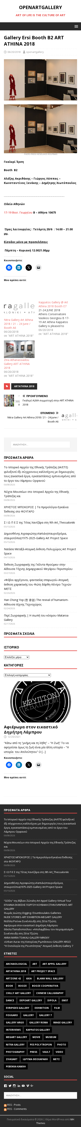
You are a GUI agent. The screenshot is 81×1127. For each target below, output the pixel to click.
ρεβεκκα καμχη (16, 1066)
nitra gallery (15, 1044)
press (33, 1052)
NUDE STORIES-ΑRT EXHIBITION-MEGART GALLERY (33, 917)
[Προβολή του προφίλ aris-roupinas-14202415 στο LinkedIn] (18, 1085)
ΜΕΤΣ (56, 1059)
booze (22, 985)
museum (51, 1037)
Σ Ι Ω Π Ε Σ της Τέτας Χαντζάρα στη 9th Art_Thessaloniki (39, 522)
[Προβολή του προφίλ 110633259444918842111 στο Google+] (32, 1085)
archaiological (16, 964)
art (34, 964)
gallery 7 (45, 1015)
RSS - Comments (17, 1109)
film (57, 1008)
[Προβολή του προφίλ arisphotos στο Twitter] (10, 1085)
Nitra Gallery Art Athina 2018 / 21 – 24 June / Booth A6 (18, 324)
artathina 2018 (24, 386)
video (59, 1052)
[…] (44, 752)
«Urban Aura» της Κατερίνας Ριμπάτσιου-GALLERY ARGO (37, 941)
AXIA (29, 978)
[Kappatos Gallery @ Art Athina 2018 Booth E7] (56, 318)
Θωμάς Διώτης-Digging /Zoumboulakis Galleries (32, 913)
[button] (75, 26)
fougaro (12, 1015)
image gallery (62, 1022)
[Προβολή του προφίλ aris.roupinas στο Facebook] (5, 1085)
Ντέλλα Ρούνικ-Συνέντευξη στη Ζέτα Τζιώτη (30, 921)
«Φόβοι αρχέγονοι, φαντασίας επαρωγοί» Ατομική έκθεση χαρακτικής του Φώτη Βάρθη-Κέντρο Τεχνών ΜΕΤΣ (37, 584)
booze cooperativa (45, 985)
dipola (51, 1000)
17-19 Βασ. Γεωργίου (18, 212)
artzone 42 (13, 978)
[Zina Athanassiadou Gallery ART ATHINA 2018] (19, 349)
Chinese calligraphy (50, 993)
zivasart (11, 1059)
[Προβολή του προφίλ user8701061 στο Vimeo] (27, 1085)
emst (65, 1000)
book (9, 985)
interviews (13, 1029)
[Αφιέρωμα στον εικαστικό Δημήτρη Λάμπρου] (40, 720)
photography (15, 1052)
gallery (28, 1015)
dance (10, 1000)
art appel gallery (54, 964)
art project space (43, 971)
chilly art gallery (18, 993)
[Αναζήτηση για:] (41, 444)
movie (36, 1037)
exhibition (42, 1008)
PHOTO (61, 1044)
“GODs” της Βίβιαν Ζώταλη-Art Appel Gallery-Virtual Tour (37, 900)
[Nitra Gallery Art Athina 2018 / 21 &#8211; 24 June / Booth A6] (19, 309)
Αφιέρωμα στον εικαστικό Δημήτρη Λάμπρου (31, 729)
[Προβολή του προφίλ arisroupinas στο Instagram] (14, 1085)
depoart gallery (30, 1000)
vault (46, 1052)
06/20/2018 (13, 52)
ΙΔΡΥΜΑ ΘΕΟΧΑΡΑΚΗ (35, 1059)
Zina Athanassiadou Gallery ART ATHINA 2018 (17, 364)
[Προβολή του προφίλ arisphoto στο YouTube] (23, 1085)
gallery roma (38, 1022)
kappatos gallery (38, 1029)
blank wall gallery (50, 978)
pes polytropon (41, 1044)
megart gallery (16, 1037)
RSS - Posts (14, 1104)
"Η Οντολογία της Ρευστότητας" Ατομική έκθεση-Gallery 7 (38, 946)
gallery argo (15, 1022)
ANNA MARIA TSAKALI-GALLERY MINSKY (26, 937)
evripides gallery (17, 1008)
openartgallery (35, 52)
